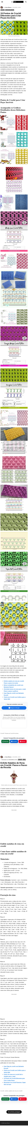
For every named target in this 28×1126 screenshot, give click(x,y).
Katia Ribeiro (8, 7)
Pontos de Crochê (9, 9)
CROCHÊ (2, 9)
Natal (24, 759)
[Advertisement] (14, 1005)
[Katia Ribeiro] (14, 2)
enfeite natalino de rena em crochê (13, 1091)
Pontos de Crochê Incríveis (11, 733)
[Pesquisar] (25, 1)
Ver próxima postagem (14, 1112)
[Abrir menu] (2, 1)
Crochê (2, 733)
